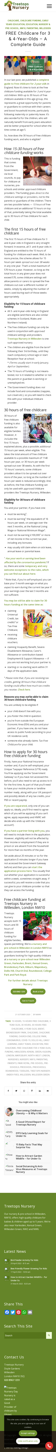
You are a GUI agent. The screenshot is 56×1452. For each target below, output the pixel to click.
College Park (39, 1036)
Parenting (32, 28)
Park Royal (24, 1063)
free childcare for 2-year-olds (34, 1048)
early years (24, 1044)
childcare (32, 1032)
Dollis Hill (37, 1040)
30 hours (26, 1025)
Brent (41, 1029)
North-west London (39, 1055)
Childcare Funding (30, 20)
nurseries (13, 1059)
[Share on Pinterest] (32, 1091)
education (37, 1044)
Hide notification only (28, 1441)
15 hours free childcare (35, 1021)
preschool (26, 1067)
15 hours (16, 1021)
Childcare (13, 20)
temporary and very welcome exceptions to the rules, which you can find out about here (26, 569)
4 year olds (30, 1029)
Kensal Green (34, 1052)
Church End (25, 1036)
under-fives (12, 1075)
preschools (39, 1067)
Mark (38, 1014)
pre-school (37, 1063)
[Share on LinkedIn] (40, 1091)
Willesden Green (41, 1075)
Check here (24, 689)
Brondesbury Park (16, 1032)
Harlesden (20, 1052)
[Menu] (48, 6)
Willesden (45, 28)
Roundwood (12, 1071)
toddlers (24, 1071)
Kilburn (47, 1052)
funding (9, 1052)
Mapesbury (21, 1055)
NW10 (22, 28)
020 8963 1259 (12, 1380)
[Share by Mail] (48, 1091)
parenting (42, 1059)
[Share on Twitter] (16, 1091)
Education (32, 24)
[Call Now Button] (49, 1446)
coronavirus (14, 1040)
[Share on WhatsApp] (24, 1091)
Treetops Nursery (40, 1071)
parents (12, 1063)
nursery (24, 1059)
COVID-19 (26, 1040)
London (10, 1055)
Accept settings (28, 1433)
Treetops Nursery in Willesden (24, 338)
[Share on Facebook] (8, 1091)
